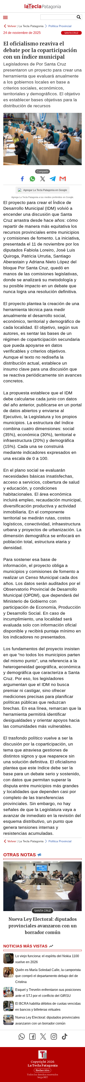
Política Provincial (59, 26)
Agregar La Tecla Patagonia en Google (45, 190)
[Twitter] (43, 1036)
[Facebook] (32, 1036)
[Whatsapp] (21, 1036)
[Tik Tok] (64, 1036)
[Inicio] (42, 6)
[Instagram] (54, 1036)
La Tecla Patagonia (31, 26)
